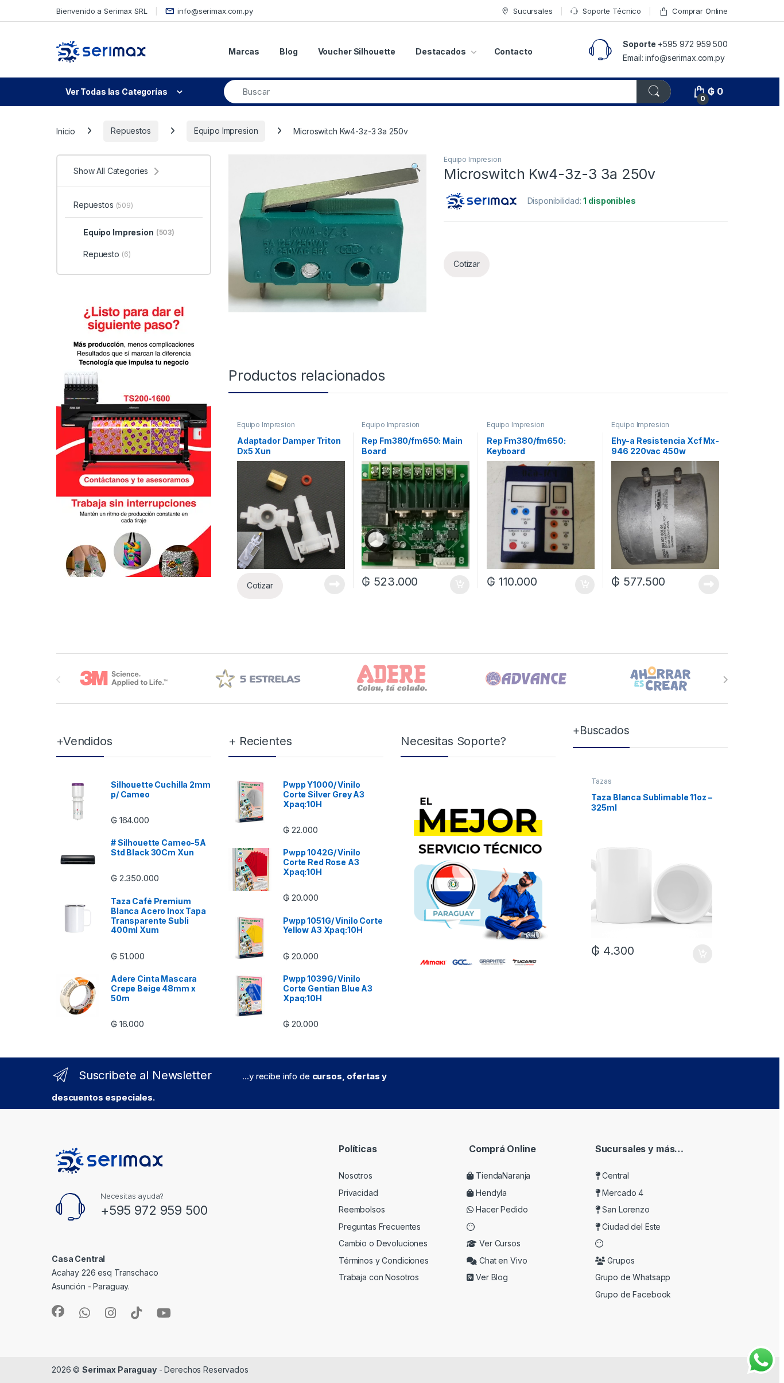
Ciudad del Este (630, 1226)
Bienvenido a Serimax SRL (102, 11)
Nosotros (355, 1175)
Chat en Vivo (502, 1260)
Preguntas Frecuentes (380, 1226)
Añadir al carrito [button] (457, 585)
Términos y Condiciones (384, 1260)
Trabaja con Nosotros (379, 1277)
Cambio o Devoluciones (383, 1243)
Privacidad (358, 1193)
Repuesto (106, 254)
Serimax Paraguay (119, 1369)
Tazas (601, 781)
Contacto (513, 51)
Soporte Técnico (612, 11)
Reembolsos (362, 1209)
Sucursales (532, 11)
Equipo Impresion (226, 130)
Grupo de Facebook (633, 1294)
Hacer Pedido (500, 1209)
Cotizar (466, 264)
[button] (416, 167)
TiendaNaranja (501, 1175)
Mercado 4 (621, 1193)
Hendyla (490, 1193)
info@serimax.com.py (215, 11)
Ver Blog (490, 1277)
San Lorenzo (625, 1209)
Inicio (65, 130)
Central (614, 1175)
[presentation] (725, 680)
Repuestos (131, 130)
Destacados (441, 51)
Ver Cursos (498, 1243)
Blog (288, 51)
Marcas (243, 51)
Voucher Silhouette (356, 51)
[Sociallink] (58, 1311)
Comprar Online (700, 11)
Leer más (334, 584)
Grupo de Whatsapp (633, 1277)
